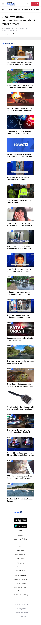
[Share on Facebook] (8, 34)
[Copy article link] (13, 34)
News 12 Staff (6, 28)
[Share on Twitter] (10, 34)
